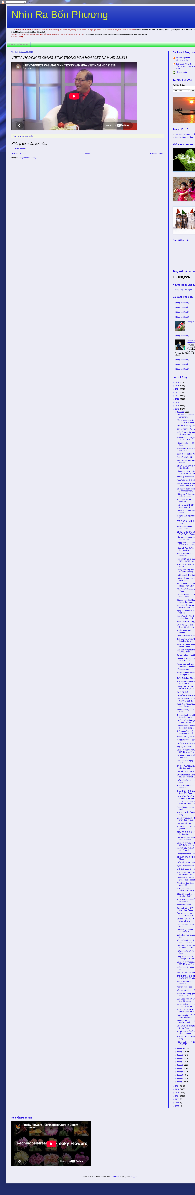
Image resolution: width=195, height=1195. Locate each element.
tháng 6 (180, 1065)
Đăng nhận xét (20, 149)
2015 (177, 1093)
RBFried (115, 1177)
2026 (177, 382)
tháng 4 (180, 1072)
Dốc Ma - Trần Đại (184, 823)
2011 (177, 1099)
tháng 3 (180, 1075)
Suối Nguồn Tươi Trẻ (184, 64)
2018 (177, 409)
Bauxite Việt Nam (183, 58)
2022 (177, 396)
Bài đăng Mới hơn (19, 154)
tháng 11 (180, 1048)
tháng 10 (181, 1052)
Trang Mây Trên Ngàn (183, 290)
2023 (177, 392)
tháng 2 (180, 1078)
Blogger (133, 1177)
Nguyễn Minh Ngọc (184, 987)
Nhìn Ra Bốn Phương (59, 14)
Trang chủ (88, 154)
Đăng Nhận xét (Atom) (27, 158)
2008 (177, 1106)
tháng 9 (180, 1055)
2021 (177, 399)
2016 (177, 1089)
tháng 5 (180, 1068)
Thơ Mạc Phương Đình (184, 137)
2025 (177, 386)
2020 (177, 402)
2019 (177, 406)
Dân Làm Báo (181, 72)
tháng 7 (180, 1062)
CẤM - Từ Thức (183, 692)
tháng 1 (180, 1082)
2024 (177, 389)
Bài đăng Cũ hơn (156, 154)
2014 (177, 1096)
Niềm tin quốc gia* (182, 60)
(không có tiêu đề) (182, 303)
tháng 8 (180, 1058)
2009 (177, 1103)
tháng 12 (181, 412)
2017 (177, 1086)
